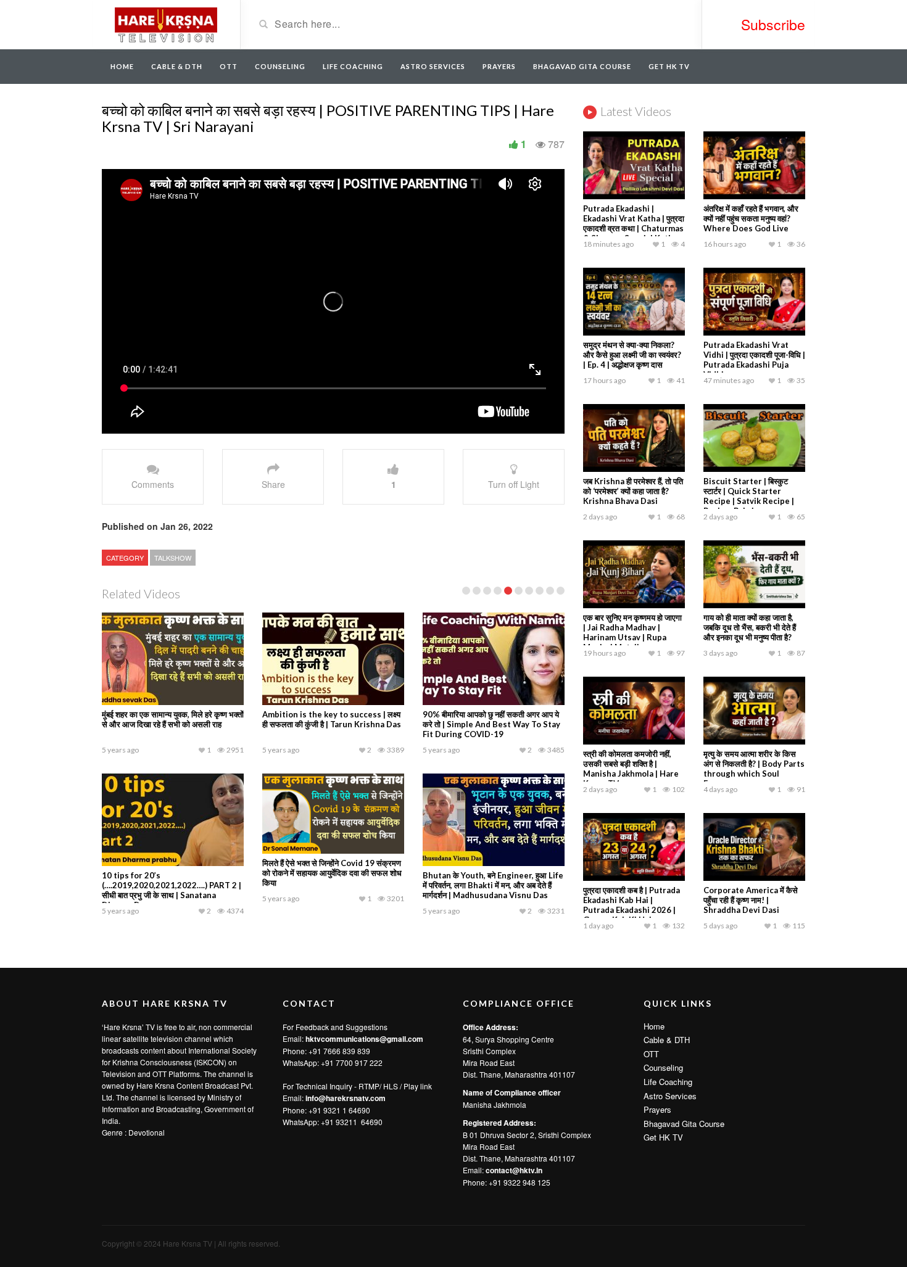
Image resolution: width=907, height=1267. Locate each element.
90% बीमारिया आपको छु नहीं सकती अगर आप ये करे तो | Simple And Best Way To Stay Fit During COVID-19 (491, 724)
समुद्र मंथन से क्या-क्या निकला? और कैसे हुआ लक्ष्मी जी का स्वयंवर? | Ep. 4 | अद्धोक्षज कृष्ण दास (632, 354)
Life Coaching (353, 66)
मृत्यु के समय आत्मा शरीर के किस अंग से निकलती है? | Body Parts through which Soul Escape (754, 768)
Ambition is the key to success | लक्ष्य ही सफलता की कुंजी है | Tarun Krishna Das (331, 719)
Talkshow (172, 558)
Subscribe (773, 24)
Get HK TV (669, 66)
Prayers (499, 66)
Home (122, 66)
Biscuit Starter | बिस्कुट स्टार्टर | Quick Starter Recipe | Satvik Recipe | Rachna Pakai (748, 496)
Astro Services (432, 66)
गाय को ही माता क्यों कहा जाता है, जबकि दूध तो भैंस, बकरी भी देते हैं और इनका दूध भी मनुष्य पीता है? (749, 627)
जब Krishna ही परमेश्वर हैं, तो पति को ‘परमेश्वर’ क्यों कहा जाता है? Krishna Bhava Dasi (633, 491)
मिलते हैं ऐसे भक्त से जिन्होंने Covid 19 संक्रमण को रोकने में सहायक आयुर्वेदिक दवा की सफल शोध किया (332, 873)
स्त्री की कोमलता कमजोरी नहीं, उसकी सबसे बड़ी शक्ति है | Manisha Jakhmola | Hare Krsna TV (631, 768)
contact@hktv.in (514, 1170)
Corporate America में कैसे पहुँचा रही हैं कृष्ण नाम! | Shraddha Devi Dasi (750, 900)
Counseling (280, 66)
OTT (229, 66)
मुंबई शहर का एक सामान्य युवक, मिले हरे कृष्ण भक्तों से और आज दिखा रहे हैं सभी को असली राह (173, 719)
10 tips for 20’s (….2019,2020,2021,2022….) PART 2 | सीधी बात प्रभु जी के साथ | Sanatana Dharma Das (171, 890)
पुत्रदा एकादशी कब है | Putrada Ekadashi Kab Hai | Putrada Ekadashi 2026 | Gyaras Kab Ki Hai (631, 905)
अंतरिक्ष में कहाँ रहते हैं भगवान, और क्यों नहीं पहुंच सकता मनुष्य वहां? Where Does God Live (750, 218)
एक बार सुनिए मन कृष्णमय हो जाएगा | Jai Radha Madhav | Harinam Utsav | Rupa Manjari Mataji (632, 632)
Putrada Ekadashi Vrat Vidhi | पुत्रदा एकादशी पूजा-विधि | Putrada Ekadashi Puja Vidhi (754, 359)
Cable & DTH (176, 66)
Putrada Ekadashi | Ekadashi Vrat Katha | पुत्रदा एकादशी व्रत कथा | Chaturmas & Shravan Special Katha (633, 223)
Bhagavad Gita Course (582, 66)
